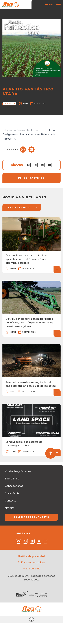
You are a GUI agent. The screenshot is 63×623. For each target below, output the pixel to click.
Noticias (17, 15)
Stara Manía (12, 493)
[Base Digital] (31, 619)
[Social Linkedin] (31, 541)
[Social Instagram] (24, 541)
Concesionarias (14, 486)
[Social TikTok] (45, 541)
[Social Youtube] (38, 541)
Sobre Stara (12, 478)
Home (7, 15)
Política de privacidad (31, 556)
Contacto (10, 500)
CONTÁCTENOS (34, 178)
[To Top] (50, 453)
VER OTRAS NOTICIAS (21, 207)
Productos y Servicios (18, 471)
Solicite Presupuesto (32, 517)
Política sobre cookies (31, 562)
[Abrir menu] (58, 4)
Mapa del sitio (31, 568)
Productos (29, 15)
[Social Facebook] (17, 541)
